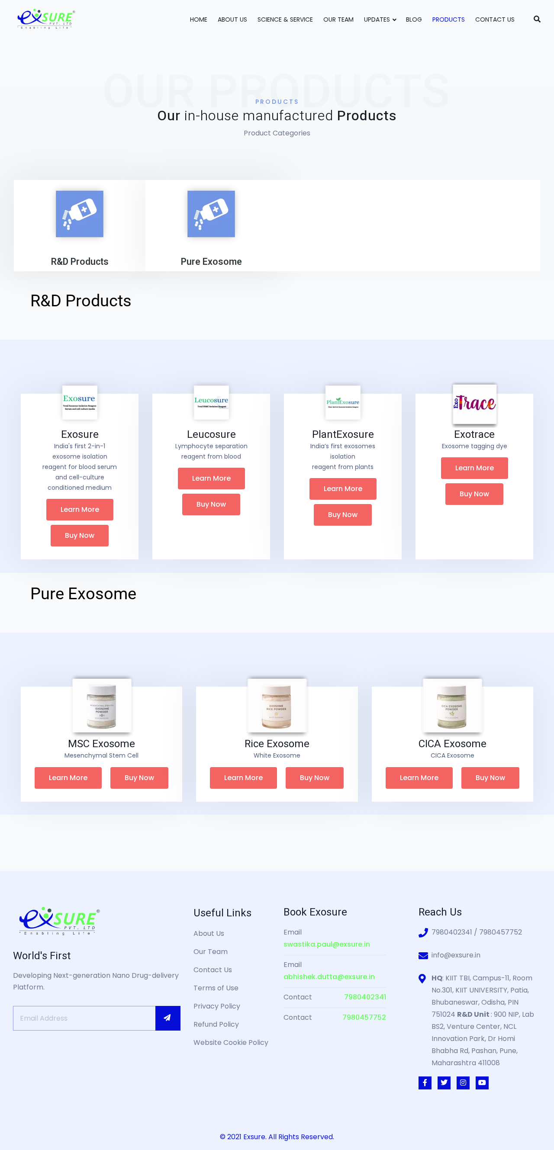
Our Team (338, 19)
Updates (377, 19)
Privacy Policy (216, 1006)
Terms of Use (215, 988)
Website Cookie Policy (230, 1042)
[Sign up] (167, 1018)
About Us (232, 19)
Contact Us (495, 19)
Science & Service (285, 19)
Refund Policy (216, 1024)
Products (448, 19)
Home (198, 19)
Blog (414, 19)
